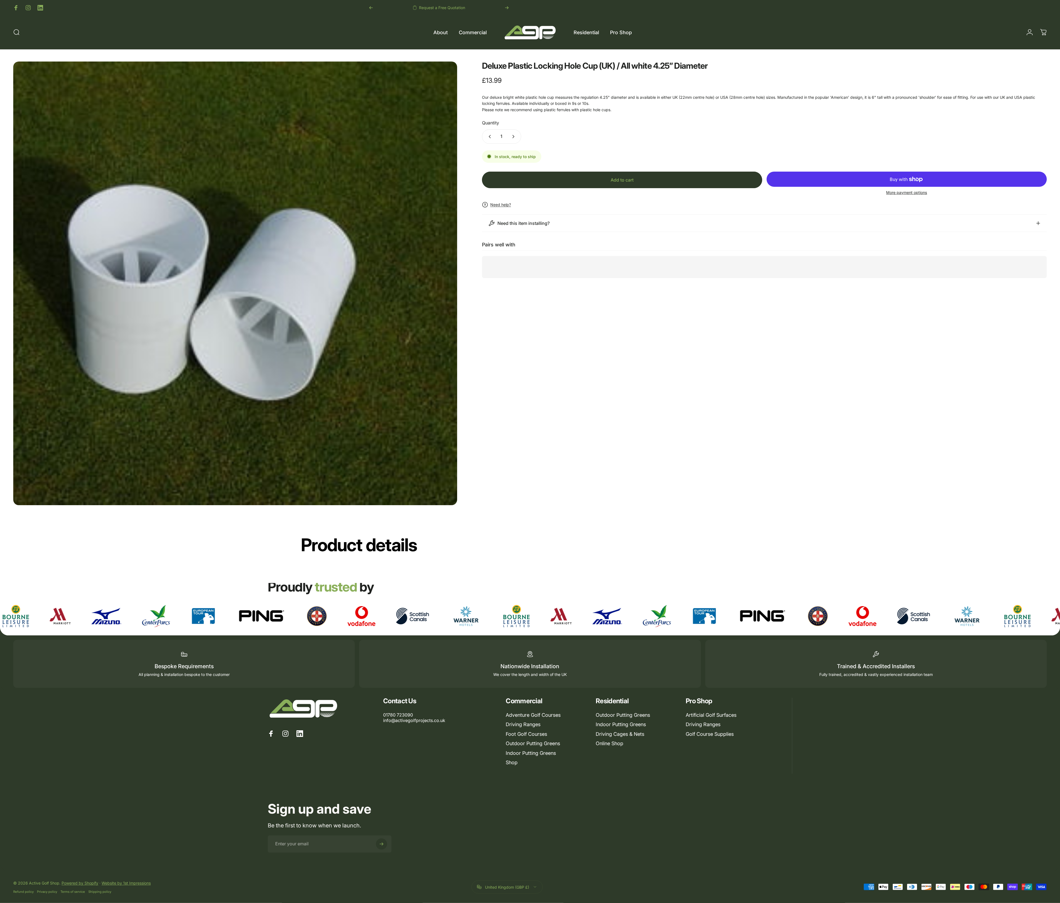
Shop (512, 762)
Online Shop (609, 743)
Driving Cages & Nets (620, 734)
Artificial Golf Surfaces (711, 715)
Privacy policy (47, 891)
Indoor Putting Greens (531, 753)
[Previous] (371, 7)
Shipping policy (99, 891)
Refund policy (23, 891)
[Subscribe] (381, 843)
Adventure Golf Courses (533, 715)
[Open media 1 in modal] (235, 283)
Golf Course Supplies (710, 734)
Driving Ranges (523, 724)
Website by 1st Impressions (126, 882)
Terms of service (72, 891)
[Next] (507, 7)
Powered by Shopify (80, 882)
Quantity (490, 123)
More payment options (906, 192)
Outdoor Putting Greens (533, 743)
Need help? (500, 204)
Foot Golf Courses (526, 734)
